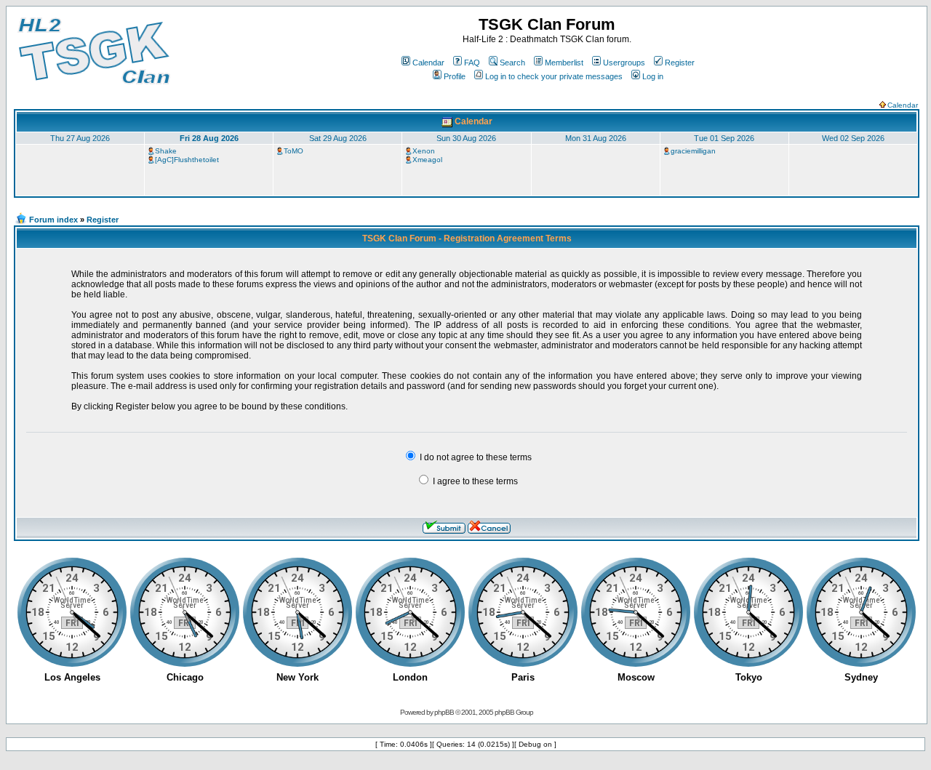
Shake (166, 151)
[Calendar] (446, 121)
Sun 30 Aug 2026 (466, 138)
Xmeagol (427, 160)
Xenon (423, 151)
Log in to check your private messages (554, 76)
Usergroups (624, 62)
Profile (455, 76)
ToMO (293, 151)
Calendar (428, 62)
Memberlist (564, 62)
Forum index (53, 219)
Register (680, 62)
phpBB (444, 712)
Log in (652, 76)
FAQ (472, 62)
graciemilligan (693, 151)
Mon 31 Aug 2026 (595, 138)
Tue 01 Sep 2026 (724, 138)
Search (512, 62)
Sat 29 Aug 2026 (338, 138)
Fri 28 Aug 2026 (209, 138)
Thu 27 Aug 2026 (80, 138)
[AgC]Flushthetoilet (187, 160)
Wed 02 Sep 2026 (853, 138)
